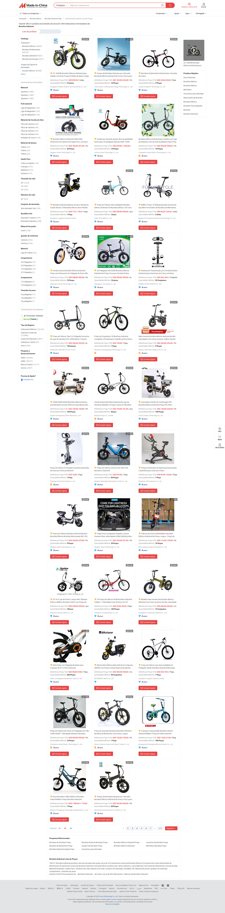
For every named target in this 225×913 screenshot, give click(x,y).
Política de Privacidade (105, 885)
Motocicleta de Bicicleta (192, 97)
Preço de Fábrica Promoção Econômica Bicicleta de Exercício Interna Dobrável (69, 469)
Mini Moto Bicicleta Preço (156, 846)
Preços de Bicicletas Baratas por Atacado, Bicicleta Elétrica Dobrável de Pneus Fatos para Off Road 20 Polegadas (113, 74)
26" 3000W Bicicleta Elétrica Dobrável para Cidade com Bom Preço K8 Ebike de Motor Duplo (69, 74)
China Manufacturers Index (107, 891)
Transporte (25, 42)
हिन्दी (156, 888)
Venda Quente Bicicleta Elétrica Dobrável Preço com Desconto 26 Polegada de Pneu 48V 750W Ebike (69, 272)
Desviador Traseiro (31, 217)
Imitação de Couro (30, 137)
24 (59, 828)
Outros (26, 368)
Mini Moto (187, 89)
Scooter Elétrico (32, 70)
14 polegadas (28, 298)
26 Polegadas (28, 262)
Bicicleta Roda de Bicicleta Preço (95, 842)
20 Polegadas (28, 265)
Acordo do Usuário (87, 885)
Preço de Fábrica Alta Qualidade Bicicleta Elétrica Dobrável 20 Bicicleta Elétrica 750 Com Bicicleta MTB (113, 206)
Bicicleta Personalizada (192, 106)
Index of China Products (128, 891)
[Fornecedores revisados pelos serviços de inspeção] (32, 316)
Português (102, 888)
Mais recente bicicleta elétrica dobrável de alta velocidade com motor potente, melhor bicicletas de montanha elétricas (158, 337)
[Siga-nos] (168, 885)
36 (65, 828)
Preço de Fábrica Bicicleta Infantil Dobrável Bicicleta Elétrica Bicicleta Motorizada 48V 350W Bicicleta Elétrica (69, 535)
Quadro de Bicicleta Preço (92, 846)
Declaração (74, 885)
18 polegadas (28, 301)
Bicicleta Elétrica (190, 81)
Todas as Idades (30, 163)
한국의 (132, 888)
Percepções (155, 885)
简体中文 (51, 888)
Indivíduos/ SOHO (30, 342)
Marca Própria (30, 364)
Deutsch (93, 888)
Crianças (27, 166)
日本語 (68, 888)
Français (76, 888)
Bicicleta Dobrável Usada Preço (61, 849)
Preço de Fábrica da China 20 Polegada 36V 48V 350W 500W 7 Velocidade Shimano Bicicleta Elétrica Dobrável (69, 732)
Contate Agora (61, 96)
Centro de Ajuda (61, 885)
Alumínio (27, 91)
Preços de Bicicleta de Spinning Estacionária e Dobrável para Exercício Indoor (158, 469)
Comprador (160, 13)
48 (71, 828)
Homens (26, 173)
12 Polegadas (28, 281)
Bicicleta (186, 110)
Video (86, 39)
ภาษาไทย (163, 888)
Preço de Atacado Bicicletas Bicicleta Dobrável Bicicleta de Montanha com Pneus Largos (112, 732)
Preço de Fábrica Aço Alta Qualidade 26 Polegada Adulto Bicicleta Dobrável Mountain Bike (157, 666)
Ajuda (176, 13)
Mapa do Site (143, 885)
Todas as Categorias (30, 13)
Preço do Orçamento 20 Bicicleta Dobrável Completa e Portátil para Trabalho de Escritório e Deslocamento (113, 337)
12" (24, 189)
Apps (187, 13)
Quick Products (89, 891)
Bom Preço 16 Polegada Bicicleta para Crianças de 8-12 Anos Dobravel (66, 666)
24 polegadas (28, 294)
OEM (27, 357)
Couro (26, 230)
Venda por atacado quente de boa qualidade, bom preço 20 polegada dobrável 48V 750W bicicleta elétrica (113, 140)
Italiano (111, 888)
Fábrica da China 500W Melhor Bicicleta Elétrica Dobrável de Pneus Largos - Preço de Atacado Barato (156, 535)
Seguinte (170, 828)
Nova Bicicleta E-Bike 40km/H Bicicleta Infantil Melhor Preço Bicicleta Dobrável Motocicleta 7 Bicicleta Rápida (67, 798)
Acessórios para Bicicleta (92, 849)
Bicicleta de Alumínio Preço (60, 842)
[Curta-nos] (163, 885)
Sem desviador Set (30, 208)
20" (25, 182)
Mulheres (27, 170)
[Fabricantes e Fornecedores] (33, 5)
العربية (139, 888)
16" (24, 186)
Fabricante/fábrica (32, 329)
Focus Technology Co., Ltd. (108, 896)
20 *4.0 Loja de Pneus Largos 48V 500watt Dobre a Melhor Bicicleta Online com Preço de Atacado (68, 600)
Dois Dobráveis (189, 77)
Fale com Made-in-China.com (126, 885)
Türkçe (172, 888)
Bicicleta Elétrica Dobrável (124, 846)
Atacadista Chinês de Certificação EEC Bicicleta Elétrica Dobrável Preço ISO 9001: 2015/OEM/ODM (156, 403)
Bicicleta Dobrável (190, 114)
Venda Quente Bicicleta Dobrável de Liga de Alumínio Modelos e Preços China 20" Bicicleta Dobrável (112, 403)
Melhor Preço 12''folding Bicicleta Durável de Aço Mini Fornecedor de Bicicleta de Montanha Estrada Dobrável (157, 206)
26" (24, 199)
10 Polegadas (28, 285)
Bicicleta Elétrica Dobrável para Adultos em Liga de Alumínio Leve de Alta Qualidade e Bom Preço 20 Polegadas (158, 140)
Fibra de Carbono (30, 124)
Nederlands (148, 888)
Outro (23, 74)
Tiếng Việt (180, 888)
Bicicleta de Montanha (31, 50)
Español (85, 888)
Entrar (203, 7)
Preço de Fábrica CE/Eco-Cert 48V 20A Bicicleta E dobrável (111, 469)
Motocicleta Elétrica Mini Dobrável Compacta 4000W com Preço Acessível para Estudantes (113, 666)
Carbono (27, 240)
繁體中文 (60, 888)
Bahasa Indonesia (193, 888)
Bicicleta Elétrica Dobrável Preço (127, 842)
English (42, 888)
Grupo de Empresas (32, 339)
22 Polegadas (28, 272)
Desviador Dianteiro (31, 221)
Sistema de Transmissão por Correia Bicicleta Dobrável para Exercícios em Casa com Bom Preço (158, 272)
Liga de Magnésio (30, 108)
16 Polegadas (28, 269)
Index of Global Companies (148, 891)
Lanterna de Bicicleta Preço (157, 842)
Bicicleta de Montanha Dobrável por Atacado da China (158, 74)
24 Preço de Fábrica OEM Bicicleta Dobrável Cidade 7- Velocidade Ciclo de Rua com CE (113, 600)
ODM (27, 361)
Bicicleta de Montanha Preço (60, 846)
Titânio (25, 147)
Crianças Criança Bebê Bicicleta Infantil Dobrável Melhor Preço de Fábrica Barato (156, 732)
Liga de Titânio (28, 252)
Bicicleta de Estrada (33, 59)
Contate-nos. (28, 379)
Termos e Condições (112, 904)
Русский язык (122, 888)
